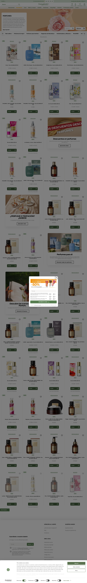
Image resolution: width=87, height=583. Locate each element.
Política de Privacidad (23, 548)
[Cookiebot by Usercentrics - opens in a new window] (8, 580)
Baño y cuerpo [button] (32, 7)
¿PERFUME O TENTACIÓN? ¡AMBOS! (22, 217)
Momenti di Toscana (22, 311)
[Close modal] (56, 277)
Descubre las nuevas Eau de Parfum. (22, 304)
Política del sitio (47, 547)
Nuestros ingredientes (70, 530)
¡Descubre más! (22, 223)
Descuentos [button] (11, 7)
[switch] (36, 580)
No (55, 296)
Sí (51, 296)
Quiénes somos (69, 528)
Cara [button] (25, 7)
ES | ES (3, 1)
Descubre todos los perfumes (64, 262)
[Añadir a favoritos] (20, 42)
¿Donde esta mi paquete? (50, 528)
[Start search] (19, 4)
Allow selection (76, 566)
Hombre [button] (59, 7)
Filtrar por (79, 28)
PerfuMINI (75, 33)
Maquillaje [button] (52, 7)
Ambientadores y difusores (64, 33)
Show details (66, 580)
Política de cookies (48, 549)
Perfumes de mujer (19, 33)
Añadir (9, 73)
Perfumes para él (64, 254)
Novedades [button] (19, 7)
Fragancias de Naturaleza (47, 33)
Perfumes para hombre (32, 33)
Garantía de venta (48, 542)
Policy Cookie (30, 575)
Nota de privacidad (48, 544)
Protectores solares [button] (68, 7)
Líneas (77, 7)
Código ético (47, 554)
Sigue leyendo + (6, 29)
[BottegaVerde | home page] (43, 4)
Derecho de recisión (49, 557)
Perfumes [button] (45, 7)
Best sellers (8, 33)
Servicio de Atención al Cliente (78, 1)
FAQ (45, 530)
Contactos (46, 532)
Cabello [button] (39, 7)
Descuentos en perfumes (64, 139)
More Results (4, 509)
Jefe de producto (48, 559)
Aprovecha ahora (64, 145)
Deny (76, 570)
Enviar (29, 544)
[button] (3, 33)
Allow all (76, 563)
